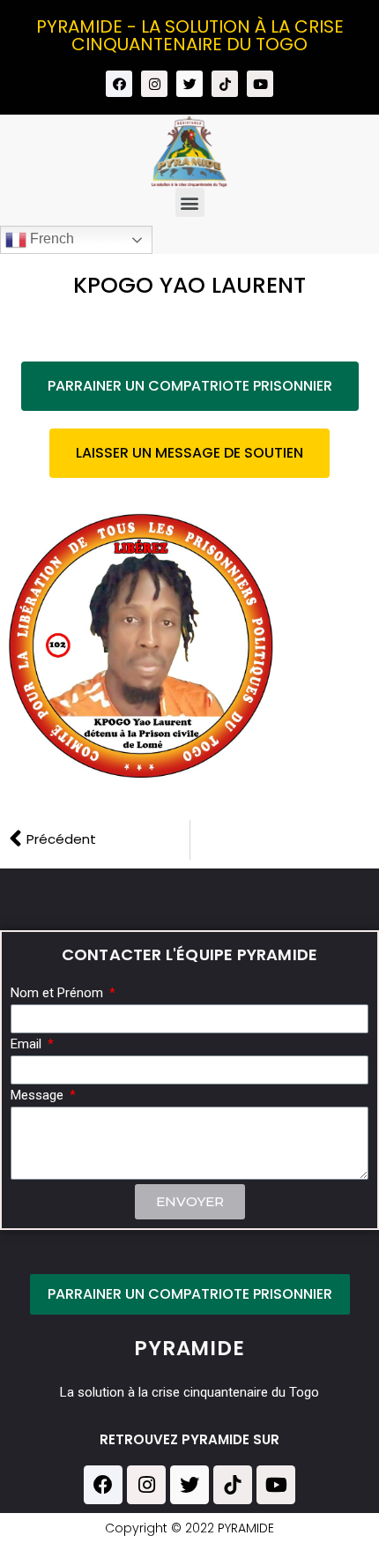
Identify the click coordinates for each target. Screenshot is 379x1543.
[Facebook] (119, 84)
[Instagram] (154, 84)
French (50, 239)
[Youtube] (260, 84)
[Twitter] (189, 84)
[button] (189, 202)
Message (39, 1096)
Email (28, 1045)
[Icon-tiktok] (225, 84)
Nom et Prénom (59, 994)
